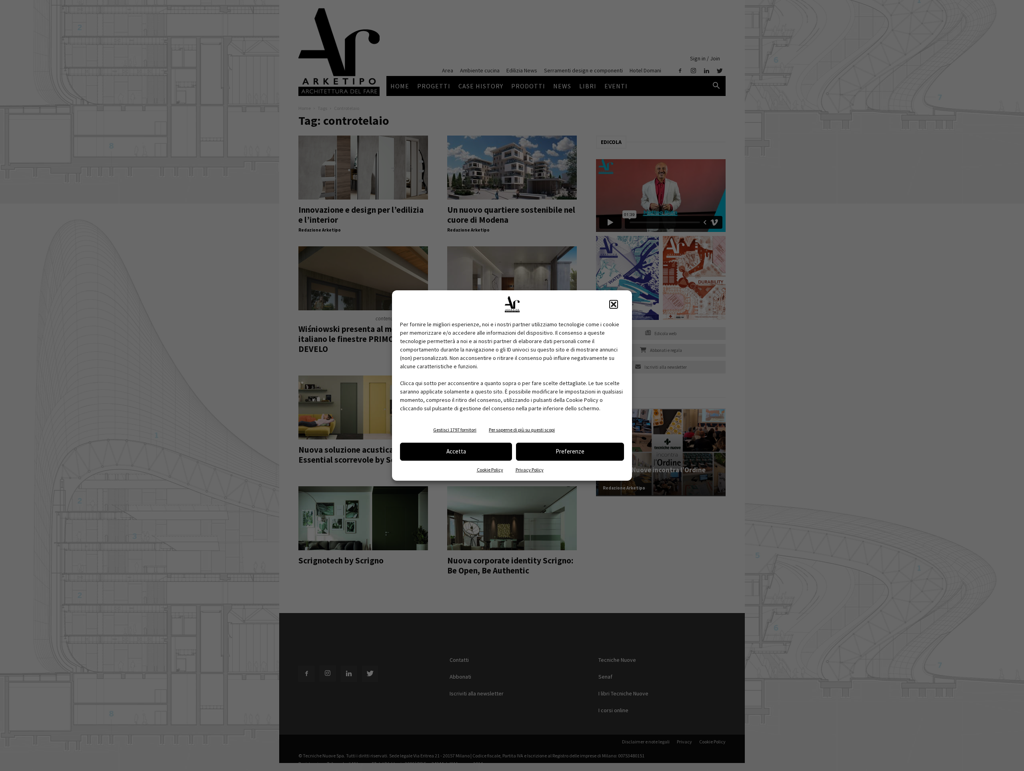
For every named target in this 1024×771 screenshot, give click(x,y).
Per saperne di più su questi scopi (522, 430)
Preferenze (570, 451)
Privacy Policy (530, 470)
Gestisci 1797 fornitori (454, 430)
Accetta (456, 451)
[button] (614, 304)
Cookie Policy (490, 470)
